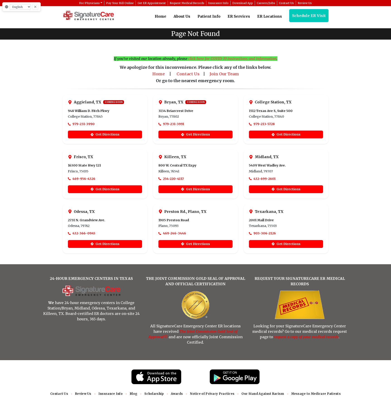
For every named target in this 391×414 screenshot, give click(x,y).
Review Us (83, 394)
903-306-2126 (264, 233)
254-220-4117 (173, 179)
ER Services (239, 16)
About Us (182, 16)
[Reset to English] (35, 7)
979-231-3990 (83, 124)
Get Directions (107, 134)
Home (160, 16)
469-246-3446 (174, 233)
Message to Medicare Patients (316, 394)
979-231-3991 (173, 124)
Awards (177, 394)
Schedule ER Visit (309, 15)
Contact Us (59, 394)
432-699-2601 (264, 179)
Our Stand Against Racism (262, 394)
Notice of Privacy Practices (212, 394)
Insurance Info (110, 394)
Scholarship (154, 394)
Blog (133, 394)
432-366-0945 (83, 233)
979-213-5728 (264, 124)
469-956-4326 (83, 179)
